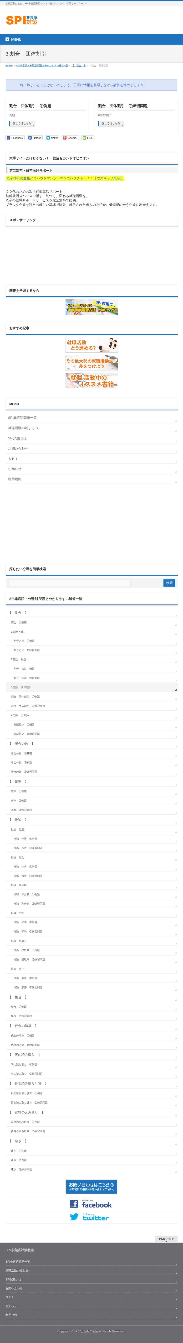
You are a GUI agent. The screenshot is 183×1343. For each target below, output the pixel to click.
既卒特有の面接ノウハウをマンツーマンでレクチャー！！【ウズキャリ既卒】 (65, 178)
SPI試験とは (17, 438)
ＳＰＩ (13, 459)
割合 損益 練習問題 (27, 678)
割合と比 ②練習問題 (27, 650)
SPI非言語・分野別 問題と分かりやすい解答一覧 (45, 599)
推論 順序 (17, 968)
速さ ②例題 (19, 1160)
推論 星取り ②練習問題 (29, 959)
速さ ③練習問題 (21, 1169)
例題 (12, 115)
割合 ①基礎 (19, 622)
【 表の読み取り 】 (24, 1055)
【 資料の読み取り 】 (26, 1112)
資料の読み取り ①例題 (25, 1121)
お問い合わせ (18, 448)
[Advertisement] (29, 252)
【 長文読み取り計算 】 (28, 1083)
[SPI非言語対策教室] (22, 21)
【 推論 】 (18, 820)
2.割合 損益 (18, 659)
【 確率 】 (18, 781)
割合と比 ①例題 (24, 640)
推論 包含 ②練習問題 (28, 876)
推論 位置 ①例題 (25, 838)
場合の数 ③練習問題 (24, 771)
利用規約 (14, 479)
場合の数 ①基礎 (21, 753)
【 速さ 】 (18, 1141)
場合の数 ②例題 (21, 762)
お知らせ (14, 469)
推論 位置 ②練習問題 (28, 848)
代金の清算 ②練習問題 (25, 1044)
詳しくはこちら (22, 123)
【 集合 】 (18, 997)
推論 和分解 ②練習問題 (29, 903)
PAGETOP (166, 1238)
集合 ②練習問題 (21, 1016)
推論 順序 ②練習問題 (28, 987)
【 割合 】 (18, 612)
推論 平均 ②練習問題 (28, 931)
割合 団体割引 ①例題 (30, 106)
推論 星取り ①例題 (27, 950)
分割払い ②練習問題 (27, 733)
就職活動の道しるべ (23, 428)
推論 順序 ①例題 (25, 978)
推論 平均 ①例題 (25, 922)
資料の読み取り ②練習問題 (28, 1131)
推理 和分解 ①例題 (27, 894)
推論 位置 (17, 829)
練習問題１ (105, 115)
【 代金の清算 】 (23, 1026)
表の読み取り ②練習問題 (26, 1073)
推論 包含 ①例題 (25, 866)
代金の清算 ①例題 (23, 1035)
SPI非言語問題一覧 (22, 418)
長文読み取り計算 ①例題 (26, 1093)
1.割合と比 (17, 631)
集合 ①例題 (19, 1006)
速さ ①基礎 (19, 1150)
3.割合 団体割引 (21, 687)
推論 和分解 (19, 885)
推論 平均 (17, 912)
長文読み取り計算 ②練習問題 (29, 1102)
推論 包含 (17, 857)
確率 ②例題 (19, 800)
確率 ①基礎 (19, 791)
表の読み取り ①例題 (24, 1064)
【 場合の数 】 (21, 743)
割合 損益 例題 (24, 668)
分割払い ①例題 (24, 724)
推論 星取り (19, 940)
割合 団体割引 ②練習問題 (123, 106)
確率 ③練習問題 (21, 809)
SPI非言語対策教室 (86, 1331)
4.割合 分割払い (21, 715)
